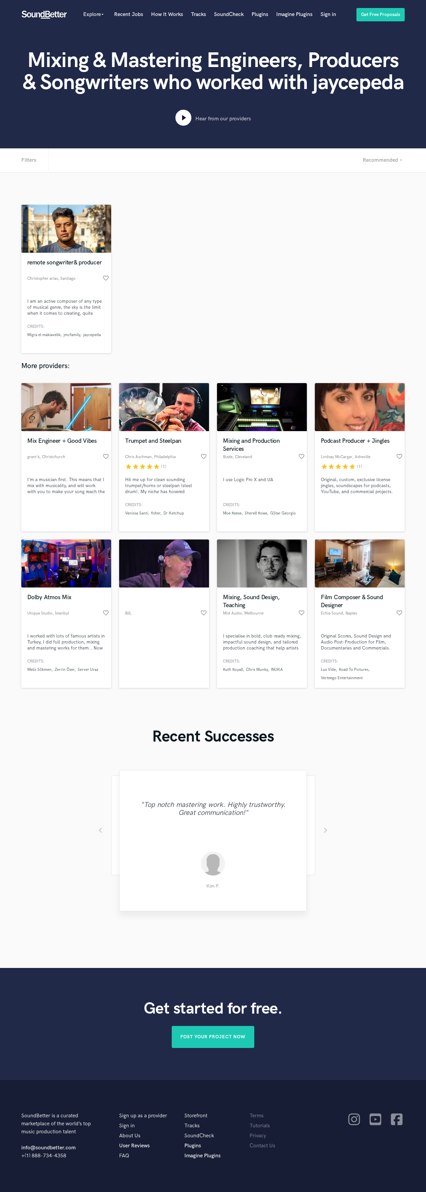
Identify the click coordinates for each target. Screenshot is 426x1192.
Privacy (258, 1136)
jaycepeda (92, 334)
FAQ (124, 1156)
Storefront (195, 1116)
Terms (257, 1116)
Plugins (260, 14)
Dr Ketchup (173, 513)
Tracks (198, 14)
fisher (155, 513)
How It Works (167, 14)
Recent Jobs (128, 14)
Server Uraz (88, 669)
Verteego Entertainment (342, 678)
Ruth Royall (233, 669)
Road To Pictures (353, 669)
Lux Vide (328, 669)
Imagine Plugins (294, 14)
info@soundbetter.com (48, 1148)
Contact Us (262, 1146)
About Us (129, 1136)
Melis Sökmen (39, 669)
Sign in (328, 14)
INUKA (277, 669)
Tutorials (260, 1126)
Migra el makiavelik (44, 334)
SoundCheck (229, 14)
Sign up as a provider (143, 1116)
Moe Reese (232, 513)
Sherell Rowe (256, 513)
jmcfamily (72, 334)
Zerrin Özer (65, 669)
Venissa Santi (136, 513)
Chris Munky (257, 669)
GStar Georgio (283, 513)
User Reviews (134, 1146)
